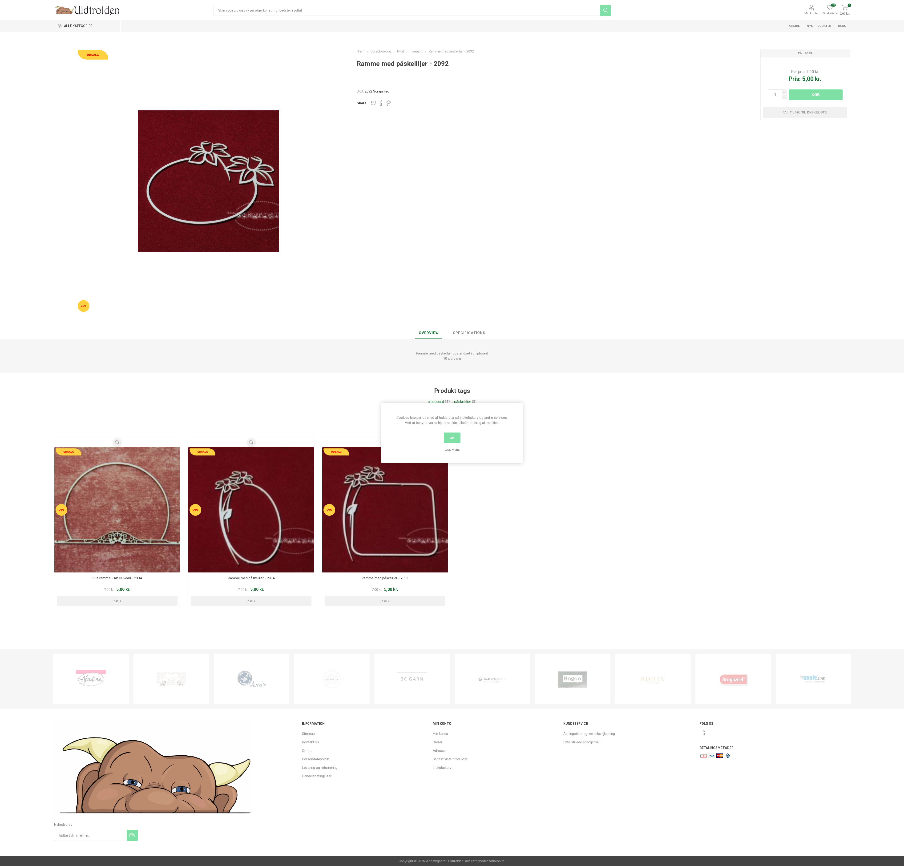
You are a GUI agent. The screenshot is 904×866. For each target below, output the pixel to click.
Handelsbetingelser (316, 776)
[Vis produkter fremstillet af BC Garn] (332, 679)
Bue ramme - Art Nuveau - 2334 (117, 578)
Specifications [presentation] (469, 333)
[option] (91, 679)
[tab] (428, 333)
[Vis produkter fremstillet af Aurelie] (171, 679)
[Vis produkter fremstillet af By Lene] (813, 679)
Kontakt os (310, 742)
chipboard (436, 401)
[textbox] (406, 10)
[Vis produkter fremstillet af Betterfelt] (412, 679)
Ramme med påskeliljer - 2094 (251, 578)
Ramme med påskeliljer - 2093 (385, 578)
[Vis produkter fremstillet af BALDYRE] (251, 679)
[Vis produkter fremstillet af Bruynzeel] (653, 679)
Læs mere (452, 449)
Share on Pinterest (388, 103)
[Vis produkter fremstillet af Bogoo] (492, 679)
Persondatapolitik (315, 759)
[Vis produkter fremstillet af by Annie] (733, 679)
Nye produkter (819, 26)
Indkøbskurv (442, 767)
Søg (605, 10)
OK (452, 438)
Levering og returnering (320, 767)
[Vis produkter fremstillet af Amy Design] (91, 679)
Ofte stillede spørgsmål (581, 742)
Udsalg (93, 54)
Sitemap (308, 734)
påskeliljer (462, 401)
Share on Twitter (373, 103)
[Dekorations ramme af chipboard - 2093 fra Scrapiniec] (385, 510)
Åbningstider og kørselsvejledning (589, 734)
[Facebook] (704, 733)
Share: (362, 103)
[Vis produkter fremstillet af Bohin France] (572, 679)
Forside (793, 26)
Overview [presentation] (429, 333)
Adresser (440, 751)
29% (83, 306)
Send (132, 835)
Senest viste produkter (450, 759)
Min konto (811, 13)
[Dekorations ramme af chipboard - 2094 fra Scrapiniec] (251, 510)
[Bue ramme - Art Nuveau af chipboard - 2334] (117, 510)
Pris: (795, 79)
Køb (816, 95)
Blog (842, 26)
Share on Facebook (381, 103)
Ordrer (437, 742)
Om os (307, 751)
